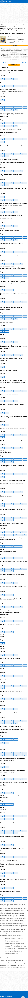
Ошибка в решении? (14, 64)
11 (20, 534)
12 (25, 534)
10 (16, 110)
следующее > (24, 62)
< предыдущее (4, 62)
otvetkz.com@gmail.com (6, 996)
